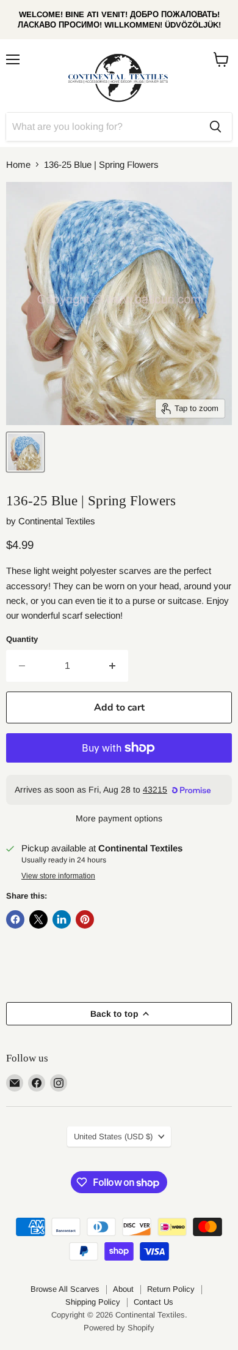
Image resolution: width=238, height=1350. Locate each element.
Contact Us (153, 1302)
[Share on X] (38, 919)
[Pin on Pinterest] (85, 919)
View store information (58, 876)
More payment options (119, 818)
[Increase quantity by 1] (112, 666)
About (123, 1289)
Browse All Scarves (65, 1289)
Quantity (22, 639)
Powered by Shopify (119, 1327)
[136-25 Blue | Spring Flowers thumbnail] (25, 452)
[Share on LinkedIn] (61, 919)
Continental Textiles (56, 521)
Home (18, 164)
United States (113, 1136)
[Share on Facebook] (15, 919)
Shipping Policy (92, 1302)
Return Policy (171, 1289)
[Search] (215, 127)
